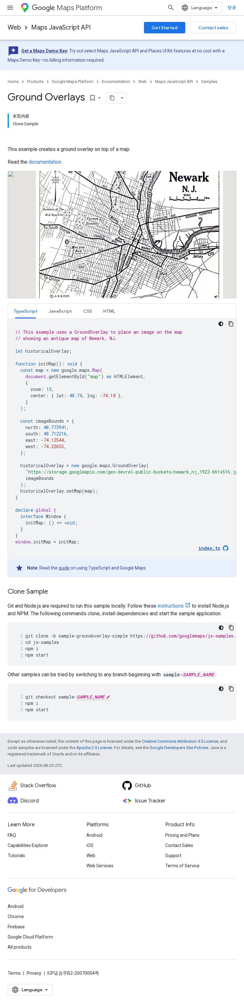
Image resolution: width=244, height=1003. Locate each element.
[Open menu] (10, 7)
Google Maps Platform (72, 81)
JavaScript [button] (60, 311)
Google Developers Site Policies (179, 747)
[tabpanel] (122, 448)
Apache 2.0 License (94, 747)
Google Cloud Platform (30, 936)
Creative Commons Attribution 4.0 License (180, 741)
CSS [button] (87, 311)
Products (35, 81)
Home (13, 81)
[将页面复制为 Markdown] (112, 97)
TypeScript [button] (25, 311)
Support (173, 855)
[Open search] (171, 7)
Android (94, 835)
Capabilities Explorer (28, 845)
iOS (89, 845)
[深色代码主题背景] (221, 324)
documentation (45, 162)
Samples (209, 81)
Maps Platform (79, 7)
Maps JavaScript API (61, 27)
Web (14, 27)
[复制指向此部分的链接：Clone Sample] (54, 592)
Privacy (34, 973)
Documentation (116, 81)
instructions (171, 606)
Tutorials (16, 855)
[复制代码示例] (231, 324)
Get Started (165, 28)
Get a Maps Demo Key (44, 50)
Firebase (16, 926)
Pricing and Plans (182, 835)
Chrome (16, 916)
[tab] (25, 311)
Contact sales (213, 28)
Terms (14, 973)
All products (19, 947)
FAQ (12, 835)
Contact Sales (179, 845)
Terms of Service (182, 865)
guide (64, 567)
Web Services (99, 865)
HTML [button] (109, 311)
